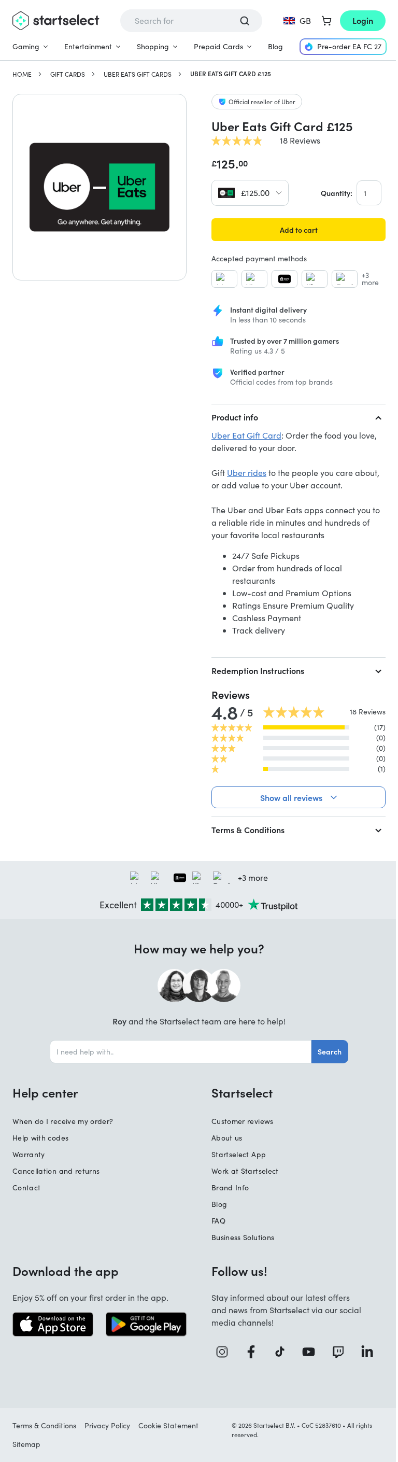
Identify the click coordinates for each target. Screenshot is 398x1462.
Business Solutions (239, 1237)
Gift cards (67, 74)
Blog (275, 46)
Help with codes (40, 1138)
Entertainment (88, 46)
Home (22, 74)
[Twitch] (335, 1351)
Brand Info (227, 1187)
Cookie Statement (168, 1425)
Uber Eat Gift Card (246, 435)
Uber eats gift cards (138, 74)
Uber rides (246, 472)
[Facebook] (250, 1351)
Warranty (28, 1154)
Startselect (238, 1092)
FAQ (215, 1221)
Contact (26, 1187)
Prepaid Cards (218, 46)
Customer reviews (239, 1121)
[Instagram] (222, 1351)
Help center (45, 1092)
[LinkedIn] (363, 1351)
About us (223, 1138)
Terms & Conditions (244, 829)
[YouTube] (306, 1351)
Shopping (153, 46)
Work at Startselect (241, 1171)
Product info (234, 417)
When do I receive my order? (62, 1121)
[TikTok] (278, 1351)
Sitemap (26, 1444)
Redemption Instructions (257, 670)
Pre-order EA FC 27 (349, 46)
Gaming (25, 46)
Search (326, 1051)
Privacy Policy (107, 1425)
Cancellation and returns (56, 1171)
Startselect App (235, 1154)
